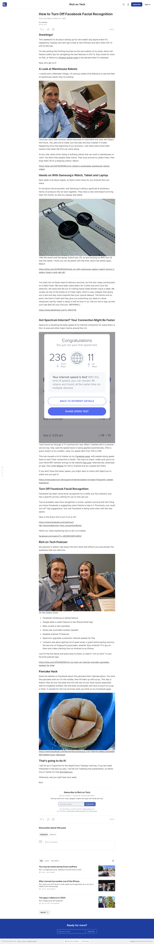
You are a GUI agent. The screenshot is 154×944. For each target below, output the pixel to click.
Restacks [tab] (53, 834)
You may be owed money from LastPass (58, 866)
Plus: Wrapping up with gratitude (51, 901)
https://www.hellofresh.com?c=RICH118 (57, 310)
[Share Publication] (128, 4)
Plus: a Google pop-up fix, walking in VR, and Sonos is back (60, 870)
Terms (24, 941)
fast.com (87, 462)
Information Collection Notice (76, 811)
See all (43, 912)
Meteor (60, 466)
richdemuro (67, 772)
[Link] (36, 34)
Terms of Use (87, 809)
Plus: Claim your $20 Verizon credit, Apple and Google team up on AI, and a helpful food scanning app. (66, 885)
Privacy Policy (93, 811)
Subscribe (137, 4)
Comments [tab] (44, 834)
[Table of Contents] (2, 472)
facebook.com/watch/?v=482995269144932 (60, 536)
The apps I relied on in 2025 (52, 898)
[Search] (124, 4)
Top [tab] (41, 861)
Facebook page (82, 456)
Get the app (85, 941)
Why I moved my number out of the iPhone (59, 881)
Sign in (147, 4)
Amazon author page (68, 57)
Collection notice (32, 941)
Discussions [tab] (55, 861)
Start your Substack (73, 941)
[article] (77, 871)
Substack (132, 941)
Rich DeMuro (43, 22)
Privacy (19, 941)
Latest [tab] (47, 861)
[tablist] (48, 834)
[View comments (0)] (48, 29)
